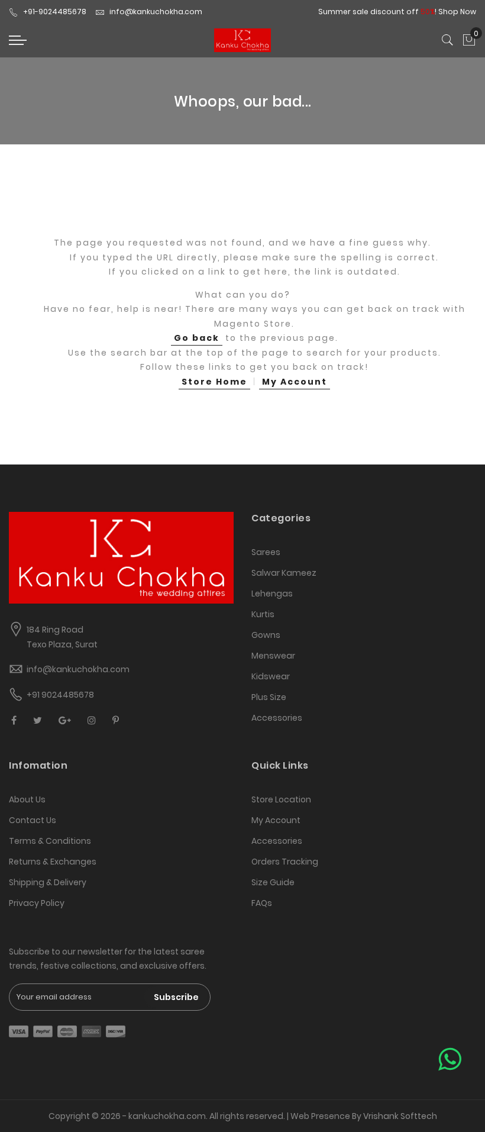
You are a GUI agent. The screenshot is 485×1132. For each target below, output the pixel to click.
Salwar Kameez (283, 573)
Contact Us (32, 820)
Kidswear (270, 676)
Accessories (276, 718)
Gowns (265, 635)
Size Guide (273, 882)
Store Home (214, 382)
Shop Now (457, 12)
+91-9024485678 (54, 12)
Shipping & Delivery (47, 882)
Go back (196, 338)
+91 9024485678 (60, 695)
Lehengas (272, 593)
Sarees (265, 552)
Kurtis (262, 614)
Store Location (281, 799)
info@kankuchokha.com (155, 12)
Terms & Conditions (50, 841)
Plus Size (268, 697)
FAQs (261, 903)
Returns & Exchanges (52, 861)
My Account (294, 382)
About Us (27, 799)
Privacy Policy (36, 903)
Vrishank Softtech (400, 1116)
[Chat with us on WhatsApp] (449, 1059)
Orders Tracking (284, 861)
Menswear (273, 656)
